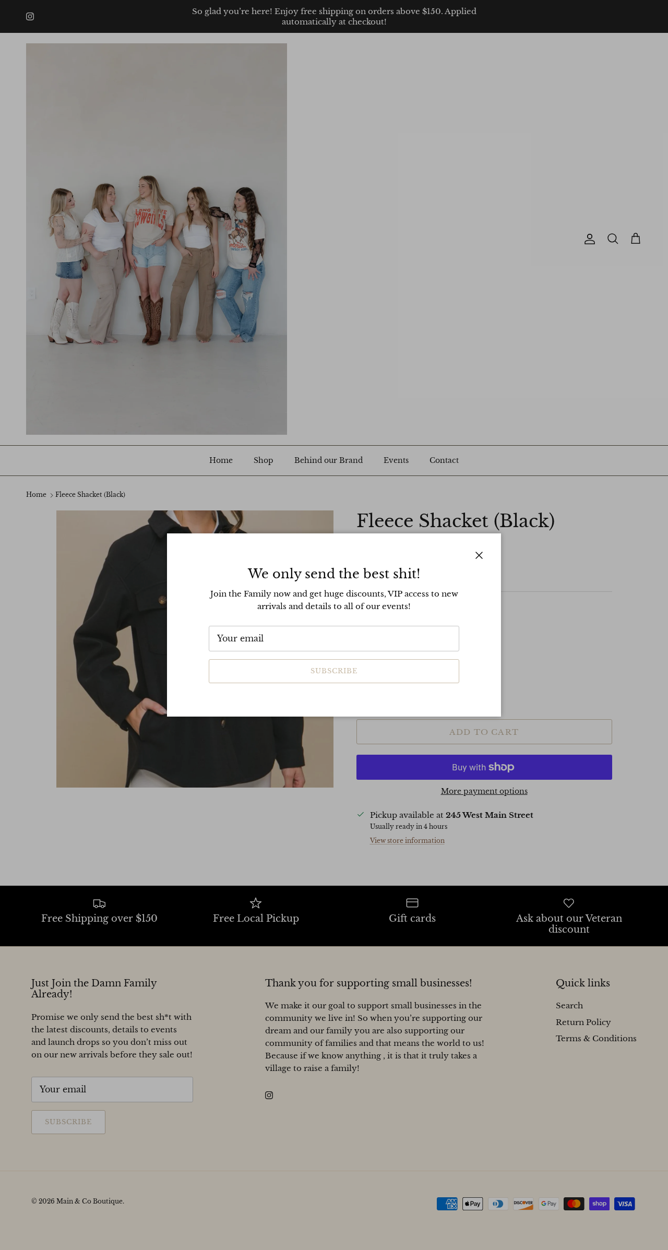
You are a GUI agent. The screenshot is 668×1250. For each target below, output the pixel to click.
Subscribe (334, 670)
